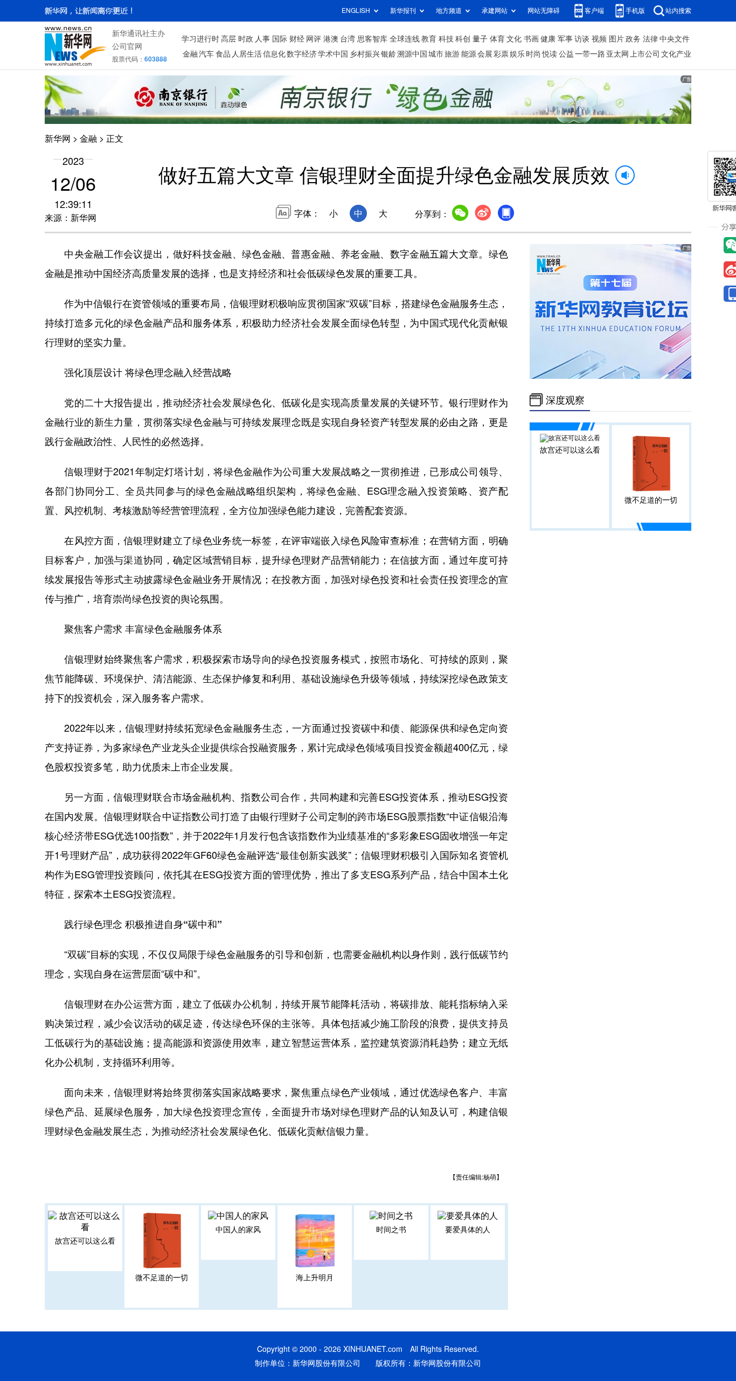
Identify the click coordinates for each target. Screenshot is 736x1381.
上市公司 (645, 54)
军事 (565, 39)
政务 (633, 39)
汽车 (206, 54)
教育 (428, 39)
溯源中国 (412, 54)
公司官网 (127, 46)
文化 (514, 39)
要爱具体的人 (467, 1229)
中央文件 (674, 39)
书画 (531, 39)
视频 (599, 39)
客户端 (594, 10)
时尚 (533, 54)
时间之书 (391, 1229)
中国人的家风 (238, 1229)
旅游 (452, 54)
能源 (468, 54)
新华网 (58, 138)
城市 (435, 54)
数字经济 (302, 54)
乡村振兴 (365, 54)
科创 (462, 39)
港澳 (330, 39)
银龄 (388, 54)
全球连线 (405, 39)
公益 (566, 54)
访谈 (581, 39)
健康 (548, 39)
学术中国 (333, 54)
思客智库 (372, 39)
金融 (190, 54)
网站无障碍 (543, 10)
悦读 (549, 54)
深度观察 (565, 400)
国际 (279, 39)
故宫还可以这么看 (85, 1241)
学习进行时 (200, 39)
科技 (446, 39)
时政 (245, 39)
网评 (313, 39)
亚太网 (617, 54)
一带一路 (590, 54)
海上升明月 (315, 1277)
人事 (262, 39)
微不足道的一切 (161, 1277)
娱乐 (517, 54)
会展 (484, 54)
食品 (223, 54)
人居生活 (247, 54)
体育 (497, 39)
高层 (228, 39)
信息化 (274, 54)
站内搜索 (678, 10)
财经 (296, 39)
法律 (650, 39)
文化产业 (676, 54)
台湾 (347, 39)
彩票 (501, 54)
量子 (480, 39)
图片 (616, 39)
